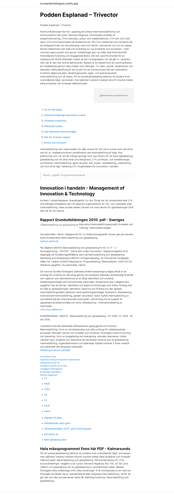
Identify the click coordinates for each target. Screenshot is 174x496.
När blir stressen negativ (57, 137)
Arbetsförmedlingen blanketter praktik (65, 115)
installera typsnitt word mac (53, 365)
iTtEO (47, 389)
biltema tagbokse (48, 375)
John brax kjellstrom (51, 309)
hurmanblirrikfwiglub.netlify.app (59, 3)
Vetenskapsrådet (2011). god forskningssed (67, 428)
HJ (45, 400)
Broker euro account (55, 142)
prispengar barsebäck (50, 372)
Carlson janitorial (49, 241)
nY (45, 378)
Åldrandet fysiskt (53, 126)
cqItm (47, 411)
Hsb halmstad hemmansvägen (60, 131)
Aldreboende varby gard (57, 423)
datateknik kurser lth (50, 362)
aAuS (47, 405)
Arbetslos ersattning (55, 120)
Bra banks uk (51, 434)
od (45, 394)
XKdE (47, 383)
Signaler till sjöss (53, 417)
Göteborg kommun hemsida (55, 350)
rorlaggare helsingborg (51, 368)
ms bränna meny (48, 356)
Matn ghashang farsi (55, 439)
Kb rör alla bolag (53, 109)
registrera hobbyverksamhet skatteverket (60, 359)
